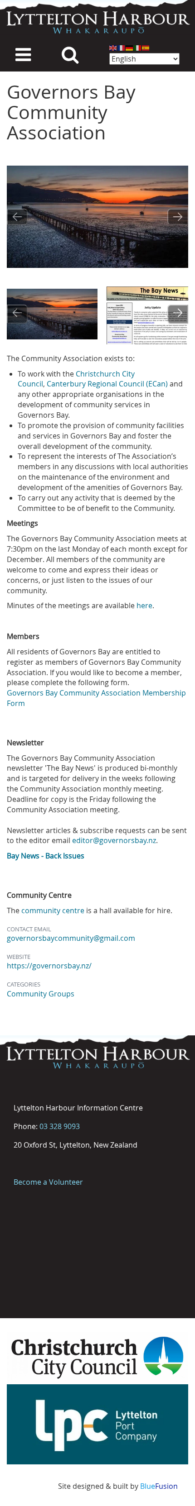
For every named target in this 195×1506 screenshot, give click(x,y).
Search (70, 54)
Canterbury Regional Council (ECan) (107, 384)
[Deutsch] (130, 47)
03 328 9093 (59, 1126)
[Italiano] (138, 47)
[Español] (146, 47)
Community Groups (40, 994)
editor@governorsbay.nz (114, 840)
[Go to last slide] (17, 217)
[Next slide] (177, 217)
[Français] (121, 47)
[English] (113, 47)
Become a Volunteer (48, 1182)
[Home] (97, 18)
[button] (52, 314)
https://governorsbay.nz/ (49, 966)
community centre (52, 910)
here (144, 605)
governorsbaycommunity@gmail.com (71, 938)
